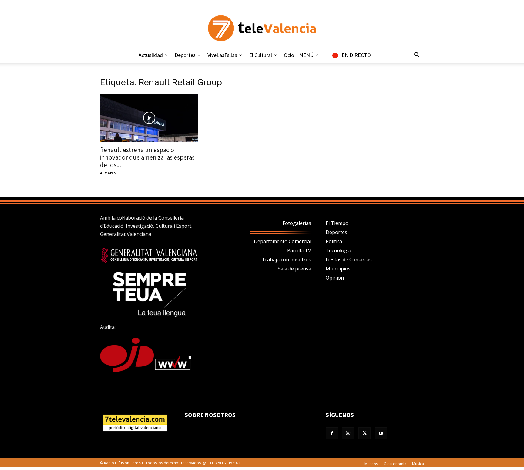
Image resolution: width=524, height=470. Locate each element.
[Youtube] (381, 433)
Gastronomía (395, 463)
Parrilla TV (299, 250)
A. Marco (108, 172)
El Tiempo (337, 223)
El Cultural (260, 54)
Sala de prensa (294, 268)
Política (334, 241)
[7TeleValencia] (262, 28)
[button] (416, 55)
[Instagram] (348, 433)
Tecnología (338, 250)
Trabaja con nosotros (286, 259)
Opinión (335, 277)
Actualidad (151, 54)
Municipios (338, 268)
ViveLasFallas (222, 54)
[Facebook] (332, 433)
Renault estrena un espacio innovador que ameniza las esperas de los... (147, 157)
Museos (371, 463)
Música (418, 463)
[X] (364, 433)
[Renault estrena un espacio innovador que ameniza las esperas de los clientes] (149, 118)
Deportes (185, 54)
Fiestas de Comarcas (349, 259)
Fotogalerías (297, 223)
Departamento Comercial (282, 241)
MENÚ (306, 54)
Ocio (289, 54)
